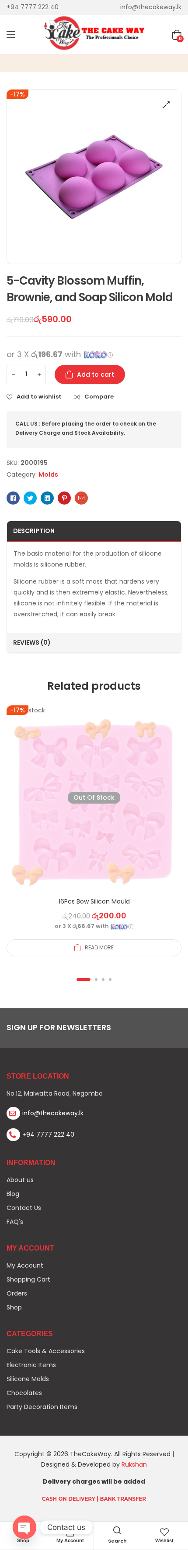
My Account (70, 1540)
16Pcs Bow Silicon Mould (94, 901)
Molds (48, 474)
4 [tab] (110, 979)
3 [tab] (103, 979)
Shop (23, 1540)
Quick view (94, 808)
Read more (99, 947)
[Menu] (11, 34)
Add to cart (95, 374)
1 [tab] (83, 979)
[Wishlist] (164, 1532)
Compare (99, 397)
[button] (166, 104)
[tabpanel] (94, 831)
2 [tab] (96, 979)
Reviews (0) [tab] (32, 642)
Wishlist (164, 1540)
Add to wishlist (39, 397)
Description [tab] (34, 530)
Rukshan (134, 1464)
